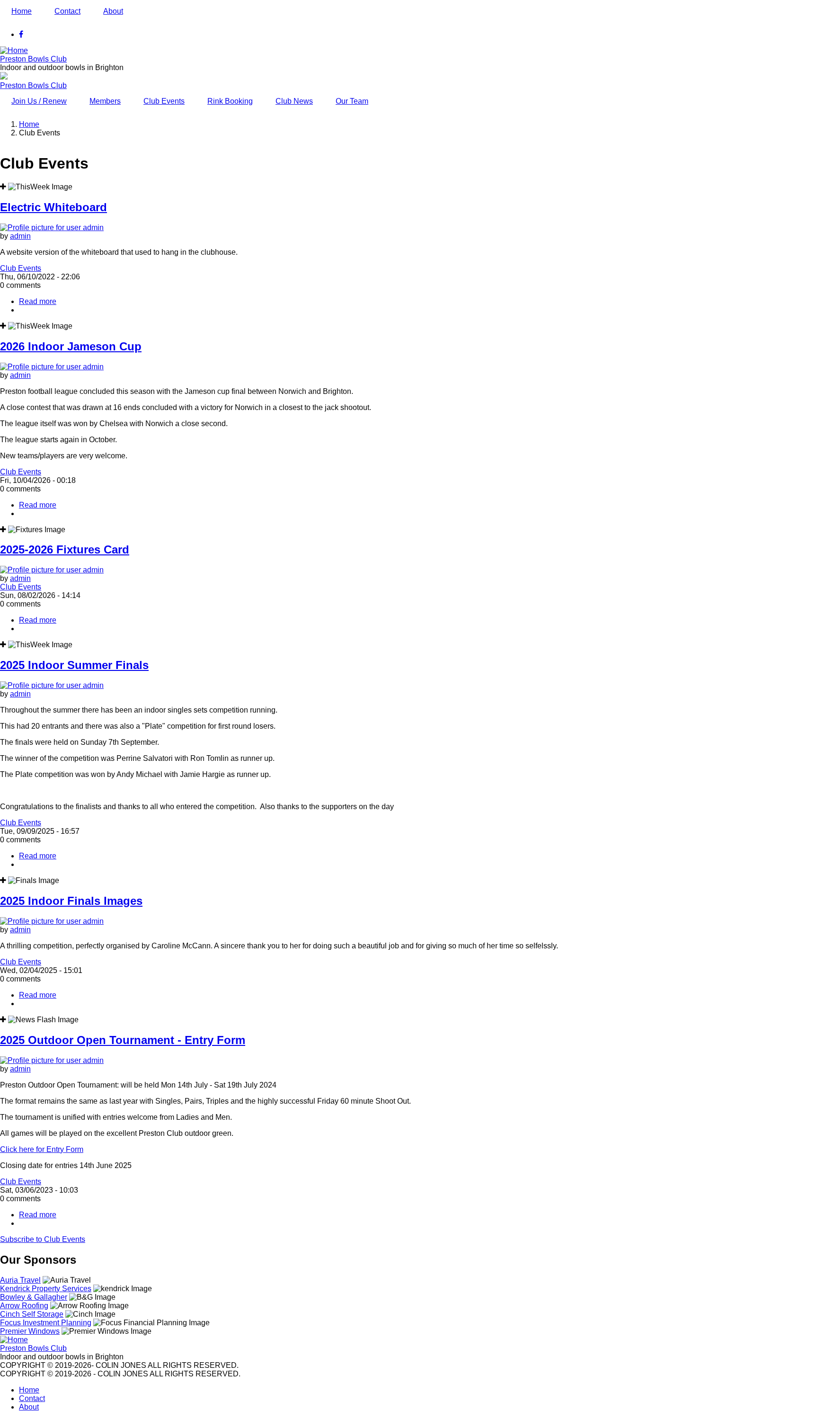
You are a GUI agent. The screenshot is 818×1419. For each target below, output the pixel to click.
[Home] (14, 50)
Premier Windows (30, 1331)
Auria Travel (20, 1280)
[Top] (14, 1340)
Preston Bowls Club (33, 59)
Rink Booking (230, 101)
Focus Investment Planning (45, 1323)
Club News (294, 101)
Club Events (164, 101)
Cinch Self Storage (31, 1314)
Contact (67, 11)
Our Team (352, 101)
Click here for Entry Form (41, 1149)
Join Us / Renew (39, 101)
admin (20, 236)
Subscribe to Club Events (42, 1239)
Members (105, 101)
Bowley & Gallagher (33, 1297)
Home (21, 11)
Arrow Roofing (24, 1306)
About (113, 11)
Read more (37, 301)
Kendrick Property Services (45, 1289)
